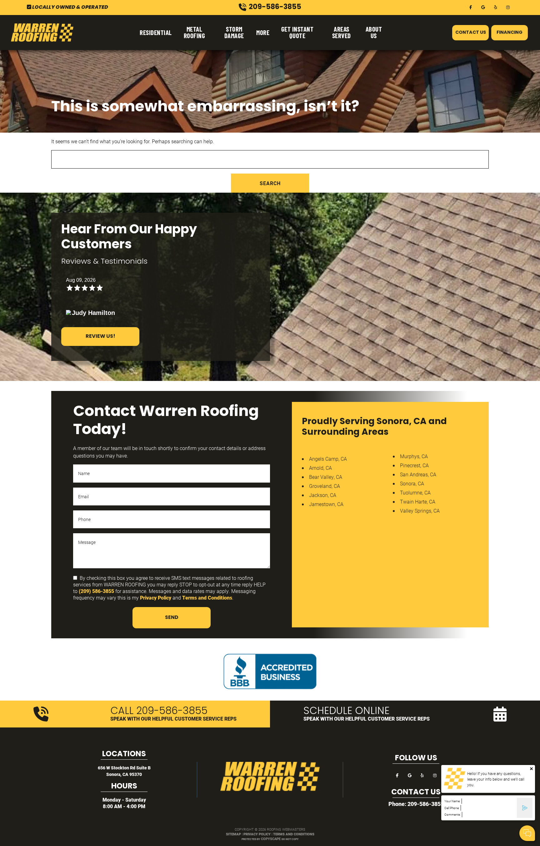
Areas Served (341, 32)
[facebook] (471, 6)
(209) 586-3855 (96, 591)
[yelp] (496, 6)
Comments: (452, 815)
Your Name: (452, 801)
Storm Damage (234, 32)
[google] (483, 6)
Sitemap (233, 834)
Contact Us (470, 33)
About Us (374, 32)
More (262, 32)
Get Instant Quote (297, 32)
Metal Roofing (194, 32)
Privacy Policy (155, 597)
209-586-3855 (426, 804)
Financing (509, 33)
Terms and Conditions (207, 597)
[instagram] (508, 6)
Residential (156, 32)
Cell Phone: (451, 808)
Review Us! (100, 336)
